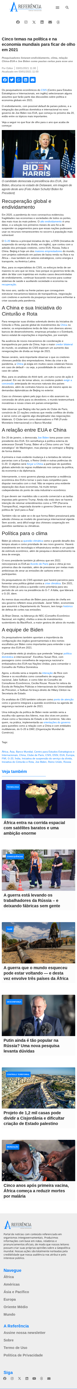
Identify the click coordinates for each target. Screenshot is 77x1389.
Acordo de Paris (39, 563)
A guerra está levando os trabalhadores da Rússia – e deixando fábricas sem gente (32, 900)
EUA (62, 755)
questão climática (33, 540)
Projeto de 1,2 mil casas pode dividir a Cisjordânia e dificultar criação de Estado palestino (34, 1118)
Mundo (9, 1314)
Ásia (12, 751)
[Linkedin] (42, 22)
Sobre (9, 1340)
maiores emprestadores (48, 251)
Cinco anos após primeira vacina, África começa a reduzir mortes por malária (36, 1190)
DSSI (55, 755)
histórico (68, 606)
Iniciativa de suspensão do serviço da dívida (47, 758)
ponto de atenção (64, 699)
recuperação (9, 284)
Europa (70, 755)
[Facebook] (17, 22)
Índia (17, 758)
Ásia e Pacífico (16, 1292)
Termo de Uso (15, 1348)
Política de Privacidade (23, 1355)
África (5, 751)
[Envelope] (50, 22)
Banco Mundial (24, 751)
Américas (12, 1284)
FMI (4, 758)
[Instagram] (26, 22)
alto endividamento (51, 221)
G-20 (7, 241)
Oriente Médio (16, 1307)
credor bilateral (64, 344)
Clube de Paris (35, 755)
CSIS (44, 90)
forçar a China (35, 463)
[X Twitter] (34, 22)
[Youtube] (34, 1378)
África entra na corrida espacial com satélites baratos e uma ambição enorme (34, 828)
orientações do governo (57, 722)
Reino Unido (55, 761)
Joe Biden (43, 437)
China (64, 324)
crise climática (53, 583)
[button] (57, 7)
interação (47, 673)
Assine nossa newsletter (24, 1333)
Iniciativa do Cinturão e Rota (18, 761)
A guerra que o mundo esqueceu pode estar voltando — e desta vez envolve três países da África (36, 973)
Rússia (67, 761)
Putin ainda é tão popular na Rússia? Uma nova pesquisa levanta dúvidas (31, 1045)
